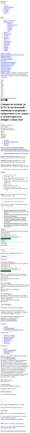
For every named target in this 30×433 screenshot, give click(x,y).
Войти (6, 32)
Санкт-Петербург (9, 7)
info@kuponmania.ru (21, 360)
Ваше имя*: (4, 242)
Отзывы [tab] (6, 144)
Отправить (4, 256)
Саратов (6, 11)
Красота (6, 37)
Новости (6, 341)
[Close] (1, 306)
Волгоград (7, 8)
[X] (6, 100)
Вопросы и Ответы (9, 335)
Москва (6, 5)
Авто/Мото (7, 43)
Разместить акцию (6, 56)
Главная (3, 72)
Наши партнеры (8, 351)
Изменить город (8, 22)
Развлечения (7, 41)
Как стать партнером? (10, 350)
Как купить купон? (9, 337)
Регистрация (7, 34)
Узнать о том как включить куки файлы (12, 419)
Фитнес (6, 46)
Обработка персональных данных (13, 329)
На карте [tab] (6, 143)
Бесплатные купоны (18, 54)
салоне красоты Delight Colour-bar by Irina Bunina (17, 150)
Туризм (6, 47)
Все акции (7, 353)
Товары (6, 49)
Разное (6, 50)
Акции (8, 72)
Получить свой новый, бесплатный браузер (13, 431)
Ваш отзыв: (4, 245)
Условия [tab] (6, 140)
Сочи (5, 13)
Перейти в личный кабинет (8, 319)
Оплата (6, 326)
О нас (5, 348)
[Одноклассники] (4, 100)
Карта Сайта (7, 340)
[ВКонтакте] (2, 100)
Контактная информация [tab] (11, 142)
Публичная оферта (9, 328)
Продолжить (4, 410)
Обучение (7, 44)
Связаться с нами (10, 357)
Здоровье (6, 38)
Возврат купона (8, 338)
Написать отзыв (11, 98)
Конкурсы (7, 343)
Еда (5, 40)
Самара (6, 10)
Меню (2, 17)
